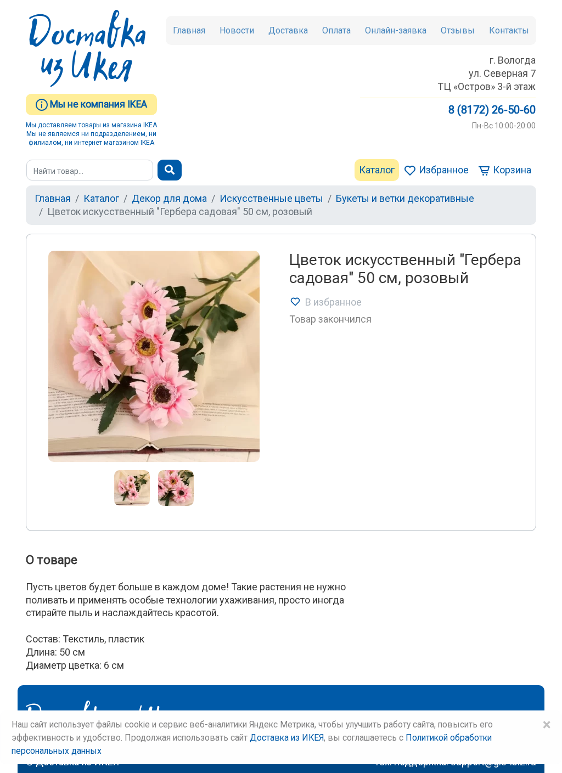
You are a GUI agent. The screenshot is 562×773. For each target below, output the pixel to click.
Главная (189, 30)
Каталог (377, 170)
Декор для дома (169, 198)
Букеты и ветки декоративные (405, 198)
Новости (237, 30)
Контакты (509, 30)
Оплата (336, 30)
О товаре (51, 560)
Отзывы (458, 30)
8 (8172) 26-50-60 (492, 109)
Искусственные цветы (271, 198)
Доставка (288, 30)
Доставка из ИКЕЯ (287, 737)
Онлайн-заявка (395, 30)
